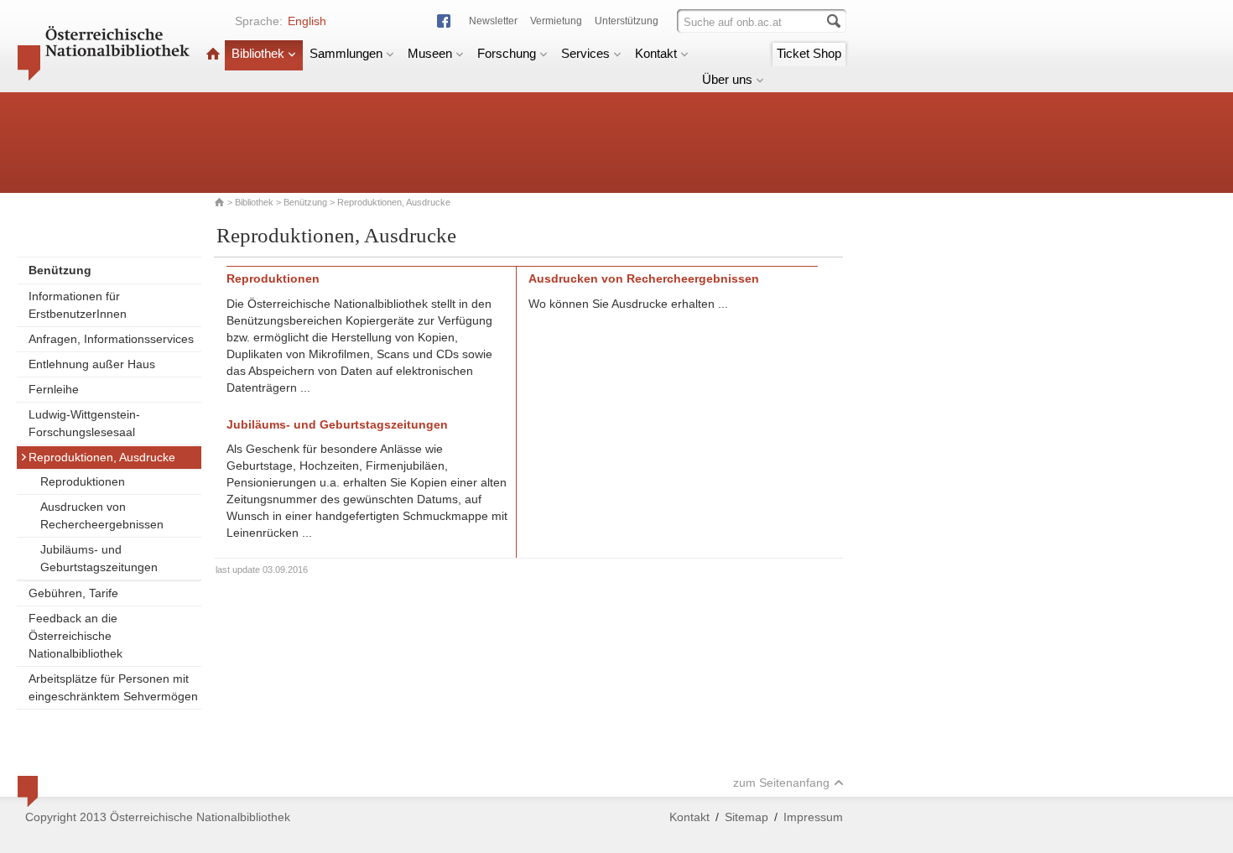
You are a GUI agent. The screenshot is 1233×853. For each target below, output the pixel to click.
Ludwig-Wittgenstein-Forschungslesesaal (84, 423)
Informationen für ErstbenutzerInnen (78, 304)
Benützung (305, 202)
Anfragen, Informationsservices (111, 339)
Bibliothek (258, 53)
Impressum (813, 817)
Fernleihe (54, 389)
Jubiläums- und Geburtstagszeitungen (99, 558)
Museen (430, 53)
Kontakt (656, 53)
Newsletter (493, 21)
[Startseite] (213, 53)
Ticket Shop (809, 53)
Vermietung (556, 21)
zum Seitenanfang (781, 782)
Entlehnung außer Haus (92, 364)
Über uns (727, 79)
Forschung (506, 53)
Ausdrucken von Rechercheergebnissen (102, 515)
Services (585, 53)
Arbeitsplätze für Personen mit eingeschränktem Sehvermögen (113, 687)
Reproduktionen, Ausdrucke (102, 457)
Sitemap (746, 817)
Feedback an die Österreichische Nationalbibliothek (75, 635)
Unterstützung (626, 21)
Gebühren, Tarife (73, 593)
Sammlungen (346, 53)
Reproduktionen (82, 481)
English (307, 21)
